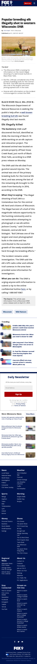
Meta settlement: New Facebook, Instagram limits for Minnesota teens (12, 427)
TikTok (4, 607)
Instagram (5, 602)
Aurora (4, 513)
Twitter (4, 604)
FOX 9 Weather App (22, 474)
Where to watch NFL (22, 591)
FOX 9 (12, 30)
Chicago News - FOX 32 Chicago (7, 568)
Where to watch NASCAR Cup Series (22, 605)
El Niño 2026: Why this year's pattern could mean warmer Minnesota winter (23, 328)
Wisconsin (18, 30)
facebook (14, 641)
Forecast (20, 477)
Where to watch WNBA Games (22, 626)
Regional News (5, 559)
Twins (3, 501)
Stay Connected (6, 586)
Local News (5, 473)
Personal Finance (7, 521)
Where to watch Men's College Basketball (22, 615)
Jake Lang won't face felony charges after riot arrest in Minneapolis (23, 345)
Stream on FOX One (21, 586)
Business (4, 524)
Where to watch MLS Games (22, 630)
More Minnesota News (12, 414)
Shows (20, 518)
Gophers (4, 499)
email (22, 641)
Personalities (21, 566)
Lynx (3, 509)
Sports (4, 494)
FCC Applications (22, 580)
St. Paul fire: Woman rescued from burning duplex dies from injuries (23, 353)
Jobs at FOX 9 (21, 568)
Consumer (5, 485)
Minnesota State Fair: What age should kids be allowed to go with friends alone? (12, 436)
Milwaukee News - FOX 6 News (7, 564)
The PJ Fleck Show (23, 537)
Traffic (19, 486)
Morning (20, 494)
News (4, 470)
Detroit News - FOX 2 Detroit (6, 573)
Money (5, 518)
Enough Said (21, 531)
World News (5, 478)
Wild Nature (21, 312)
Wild (3, 504)
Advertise (20, 575)
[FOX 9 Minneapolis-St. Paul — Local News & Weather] (7, 3)
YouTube (4, 609)
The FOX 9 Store (22, 553)
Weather (21, 470)
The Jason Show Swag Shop (22, 550)
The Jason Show (22, 524)
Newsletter (5, 597)
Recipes (19, 501)
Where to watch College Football (22, 596)
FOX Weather (21, 489)
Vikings (4, 497)
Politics (4, 483)
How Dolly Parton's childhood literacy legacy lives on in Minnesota (13, 453)
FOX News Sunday (7, 487)
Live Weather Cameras (21, 483)
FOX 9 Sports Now (23, 540)
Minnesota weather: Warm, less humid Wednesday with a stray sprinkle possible (11, 445)
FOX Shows (20, 521)
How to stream (6, 591)
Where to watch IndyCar (22, 610)
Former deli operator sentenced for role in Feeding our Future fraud (13, 418)
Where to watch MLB (22, 600)
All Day (19, 528)
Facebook (5, 600)
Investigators (6, 480)
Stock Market (6, 526)
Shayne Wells (21, 497)
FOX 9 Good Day (22, 526)
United (4, 511)
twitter (18, 641)
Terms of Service (20, 406)
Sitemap (19, 573)
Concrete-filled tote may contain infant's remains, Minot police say (22, 362)
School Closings (22, 480)
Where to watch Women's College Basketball (22, 621)
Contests (20, 563)
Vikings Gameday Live (22, 534)
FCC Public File (21, 578)
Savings (4, 531)
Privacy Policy (20, 404)
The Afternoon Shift (21, 545)
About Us (21, 558)
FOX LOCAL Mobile (5, 594)
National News (6, 475)
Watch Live (28, 3)
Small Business (6, 528)
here (23, 289)
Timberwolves (6, 506)
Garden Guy (20, 499)
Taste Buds (20, 542)
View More (30, 414)
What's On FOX (22, 571)
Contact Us (20, 561)
